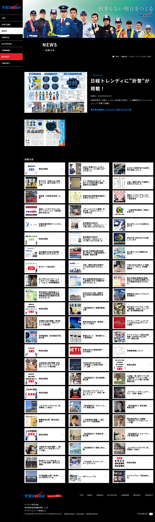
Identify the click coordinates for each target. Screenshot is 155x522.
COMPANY (125, 495)
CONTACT (149, 495)
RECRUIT (137, 495)
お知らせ (124, 56)
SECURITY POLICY (92, 514)
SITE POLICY (80, 514)
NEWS (89, 495)
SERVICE (99, 495)
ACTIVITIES (112, 495)
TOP (117, 56)
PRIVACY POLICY (69, 514)
